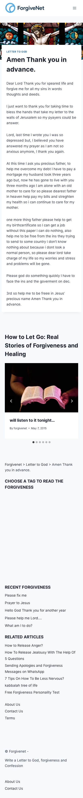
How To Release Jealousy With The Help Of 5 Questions (40, 655)
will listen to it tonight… (32, 420)
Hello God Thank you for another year (35, 610)
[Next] (71, 401)
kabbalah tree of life (21, 685)
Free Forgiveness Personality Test (32, 692)
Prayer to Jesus (17, 603)
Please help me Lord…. (23, 618)
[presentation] (41, 387)
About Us (12, 704)
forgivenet (20, 428)
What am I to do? (18, 626)
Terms (10, 718)
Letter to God (16, 51)
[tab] (33, 442)
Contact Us (14, 711)
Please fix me (16, 595)
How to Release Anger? (24, 645)
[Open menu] (74, 8)
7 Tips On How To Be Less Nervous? (34, 678)
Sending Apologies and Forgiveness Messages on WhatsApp (34, 669)
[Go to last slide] (11, 401)
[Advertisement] (41, 537)
